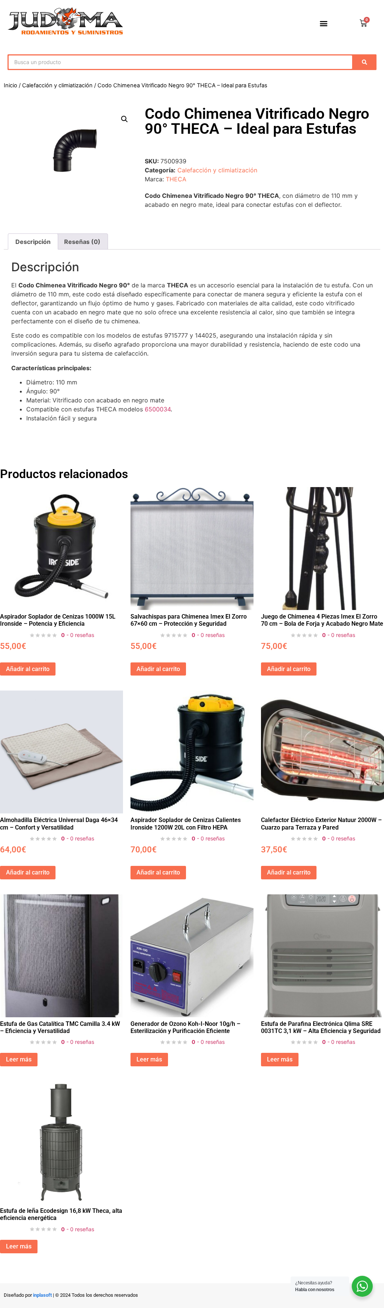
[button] (324, 23)
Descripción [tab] (33, 241)
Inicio (10, 85)
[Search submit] (366, 62)
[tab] (82, 242)
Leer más (19, 1059)
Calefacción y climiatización (57, 85)
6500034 (158, 409)
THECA (176, 179)
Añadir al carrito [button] (28, 669)
